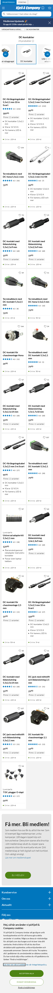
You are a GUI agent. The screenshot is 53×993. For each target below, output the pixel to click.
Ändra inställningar (26, 987)
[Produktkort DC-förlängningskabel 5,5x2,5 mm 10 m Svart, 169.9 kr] (39, 584)
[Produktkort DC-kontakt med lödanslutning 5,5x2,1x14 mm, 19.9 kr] (14, 388)
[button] (33, 41)
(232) (19, 109)
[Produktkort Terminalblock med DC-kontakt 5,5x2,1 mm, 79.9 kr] (39, 335)
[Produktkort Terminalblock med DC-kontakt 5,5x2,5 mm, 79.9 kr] (14, 281)
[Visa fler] (47, 54)
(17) (18, 796)
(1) (43, 362)
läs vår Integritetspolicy (36, 964)
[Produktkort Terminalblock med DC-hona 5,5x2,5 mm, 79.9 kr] (39, 281)
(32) (18, 359)
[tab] (9, 2)
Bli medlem (18, 875)
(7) (43, 181)
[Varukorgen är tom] (49, 7)
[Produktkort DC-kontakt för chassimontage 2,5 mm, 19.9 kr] (14, 584)
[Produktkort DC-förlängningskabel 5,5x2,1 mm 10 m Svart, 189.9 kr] (14, 81)
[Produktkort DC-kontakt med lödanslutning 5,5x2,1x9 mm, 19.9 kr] (14, 223)
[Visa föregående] (5, 54)
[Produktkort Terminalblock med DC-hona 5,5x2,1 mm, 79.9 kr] (14, 156)
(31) (43, 687)
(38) (18, 542)
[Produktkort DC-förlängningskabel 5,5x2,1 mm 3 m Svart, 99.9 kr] (39, 81)
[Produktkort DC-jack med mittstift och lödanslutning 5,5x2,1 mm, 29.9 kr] (14, 717)
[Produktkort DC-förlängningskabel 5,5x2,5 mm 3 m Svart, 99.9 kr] (14, 446)
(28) (43, 473)
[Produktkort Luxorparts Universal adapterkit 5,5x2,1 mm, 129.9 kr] (14, 517)
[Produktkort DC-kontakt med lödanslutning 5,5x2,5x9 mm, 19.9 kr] (39, 223)
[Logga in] (42, 7)
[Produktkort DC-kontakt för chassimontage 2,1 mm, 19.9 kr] (39, 717)
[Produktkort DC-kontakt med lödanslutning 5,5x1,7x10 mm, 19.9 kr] (39, 388)
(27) (18, 470)
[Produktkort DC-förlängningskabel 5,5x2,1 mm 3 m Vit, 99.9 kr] (39, 156)
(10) (43, 306)
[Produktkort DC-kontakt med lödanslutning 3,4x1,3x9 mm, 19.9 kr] (39, 517)
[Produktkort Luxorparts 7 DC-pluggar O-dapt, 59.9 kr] (14, 774)
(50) (18, 181)
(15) (18, 612)
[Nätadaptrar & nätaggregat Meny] (24, 29)
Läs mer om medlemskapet (18, 857)
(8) (18, 309)
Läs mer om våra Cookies (14, 964)
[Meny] (3, 8)
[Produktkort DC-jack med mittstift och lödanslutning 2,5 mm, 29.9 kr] (39, 659)
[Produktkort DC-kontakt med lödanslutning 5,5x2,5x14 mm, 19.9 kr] (14, 659)
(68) (18, 251)
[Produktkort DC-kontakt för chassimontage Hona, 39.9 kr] (14, 335)
